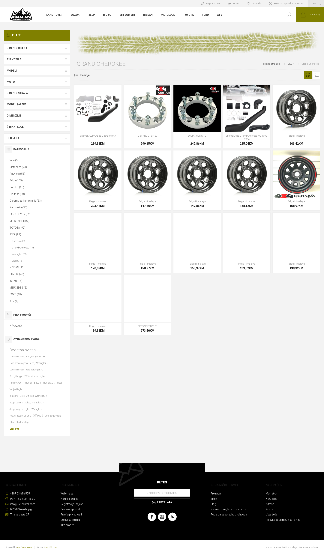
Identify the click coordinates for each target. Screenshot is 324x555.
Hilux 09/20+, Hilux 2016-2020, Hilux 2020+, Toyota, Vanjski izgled (36, 386)
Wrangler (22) (19, 254)
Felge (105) (16, 180)
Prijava (236, 3)
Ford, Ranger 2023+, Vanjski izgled (28, 376)
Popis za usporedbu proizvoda (289, 3)
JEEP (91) (15, 234)
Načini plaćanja (69, 498)
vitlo (12, 422)
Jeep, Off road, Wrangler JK (33, 396)
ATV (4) (14, 301)
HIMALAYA (16, 325)
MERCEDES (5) (18, 287)
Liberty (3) (17, 260)
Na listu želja (102, 122)
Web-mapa (67, 493)
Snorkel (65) (17, 187)
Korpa (269, 509)
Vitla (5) (14, 160)
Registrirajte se (213, 3)
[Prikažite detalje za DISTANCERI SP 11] (147, 305)
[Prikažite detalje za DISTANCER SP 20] (147, 116)
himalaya (14, 396)
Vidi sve (14, 428)
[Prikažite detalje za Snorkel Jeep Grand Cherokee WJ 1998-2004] (247, 116)
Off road (38, 415)
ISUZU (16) (16, 280)
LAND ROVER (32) (20, 214)
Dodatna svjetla (23, 350)
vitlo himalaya (22, 422)
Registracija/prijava (72, 504)
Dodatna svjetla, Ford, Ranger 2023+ (27, 356)
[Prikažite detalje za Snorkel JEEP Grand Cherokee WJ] (98, 116)
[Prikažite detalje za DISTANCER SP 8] (197, 116)
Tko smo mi (68, 525)
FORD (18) (16, 294)
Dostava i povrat (70, 509)
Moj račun (272, 493)
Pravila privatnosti (71, 514)
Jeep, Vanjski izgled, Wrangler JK (27, 402)
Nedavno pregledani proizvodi (228, 509)
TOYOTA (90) (17, 227)
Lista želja (271, 514)
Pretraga (216, 493)
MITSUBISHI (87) (19, 220)
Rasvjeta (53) (17, 173)
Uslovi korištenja (70, 519)
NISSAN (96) (17, 267)
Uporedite (110, 122)
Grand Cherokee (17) (23, 247)
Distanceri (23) (18, 166)
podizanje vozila (53, 415)
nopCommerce (24, 547)
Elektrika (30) (17, 193)
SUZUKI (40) (17, 274)
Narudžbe (271, 498)
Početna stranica (271, 63)
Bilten (214, 498)
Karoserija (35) (18, 207)
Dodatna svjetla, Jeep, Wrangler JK (30, 363)
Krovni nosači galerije (20, 415)
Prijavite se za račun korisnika (283, 519)
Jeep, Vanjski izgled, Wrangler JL (27, 409)
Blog (213, 504)
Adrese (270, 504)
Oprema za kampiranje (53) (26, 200)
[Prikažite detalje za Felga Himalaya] (296, 116)
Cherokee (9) (18, 241)
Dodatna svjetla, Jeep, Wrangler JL (26, 369)
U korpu (93, 122)
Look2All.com (50, 547)
